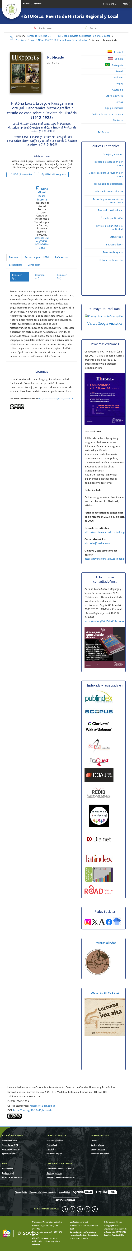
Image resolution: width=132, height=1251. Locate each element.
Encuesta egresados (55, 1141)
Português (117, 65)
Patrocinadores (114, 244)
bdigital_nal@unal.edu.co (86, 1232)
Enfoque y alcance (113, 154)
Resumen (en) (39, 277)
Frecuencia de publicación (108, 184)
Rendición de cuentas (100, 1154)
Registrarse (45, 28)
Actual (119, 71)
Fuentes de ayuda (113, 252)
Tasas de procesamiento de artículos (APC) (108, 201)
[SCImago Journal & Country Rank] (105, 316)
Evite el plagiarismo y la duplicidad (109, 228)
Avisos (119, 83)
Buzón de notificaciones (12, 1177)
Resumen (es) (62, 277)
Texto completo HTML (37, 257)
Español (118, 52)
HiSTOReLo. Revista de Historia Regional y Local (69, 16)
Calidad (94, 1141)
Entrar (93, 28)
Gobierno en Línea (54, 1173)
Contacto (118, 120)
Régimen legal (8, 1173)
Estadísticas (15, 265)
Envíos (119, 102)
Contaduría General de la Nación (60, 1169)
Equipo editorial (114, 108)
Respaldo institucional (110, 210)
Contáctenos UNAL (10, 1145)
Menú (125, 4)
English (118, 59)
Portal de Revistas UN (39, 36)
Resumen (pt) (17, 277)
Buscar (105, 132)
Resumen (14, 257)
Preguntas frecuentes (11, 1149)
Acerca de (117, 89)
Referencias (61, 257)
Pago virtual (52, 1145)
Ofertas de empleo (54, 1154)
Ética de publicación (112, 218)
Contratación (7, 1169)
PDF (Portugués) (22, 174)
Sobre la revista (114, 96)
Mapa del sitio (21, 1192)
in (65, 1209)
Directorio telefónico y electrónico (42, 1192)
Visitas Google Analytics (104, 324)
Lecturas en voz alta (104, 993)
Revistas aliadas (105, 943)
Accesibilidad (64, 1192)
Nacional (26, 4)
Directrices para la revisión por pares (106, 175)
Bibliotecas (38, 4)
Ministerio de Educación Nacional (61, 1177)
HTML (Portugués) (55, 174)
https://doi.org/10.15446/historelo (32, 1110)
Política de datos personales (107, 114)
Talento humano (98, 1149)
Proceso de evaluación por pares (108, 164)
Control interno (97, 1145)
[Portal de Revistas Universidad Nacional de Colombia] (11, 38)
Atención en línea (9, 1141)
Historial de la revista (111, 260)
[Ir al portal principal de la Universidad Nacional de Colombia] (11, 9)
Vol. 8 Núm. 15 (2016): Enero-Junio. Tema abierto (59, 40)
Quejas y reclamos (9, 1154)
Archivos (21, 40)
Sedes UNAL (108, 4)
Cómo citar (34, 265)
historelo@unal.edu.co (97, 543)
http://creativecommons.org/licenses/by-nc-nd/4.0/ (55, 399)
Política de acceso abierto (109, 191)
